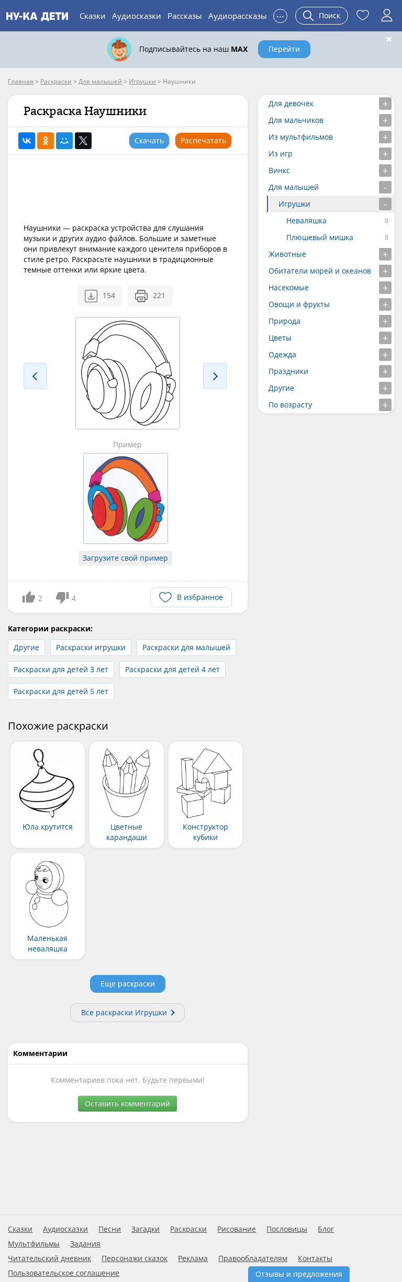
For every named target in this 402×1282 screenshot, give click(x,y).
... (280, 14)
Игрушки (294, 204)
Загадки (145, 1229)
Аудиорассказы (237, 15)
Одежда (282, 354)
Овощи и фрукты (299, 304)
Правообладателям (252, 1258)
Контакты (315, 1258)
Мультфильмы (34, 1243)
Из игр (281, 153)
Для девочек (291, 103)
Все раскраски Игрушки (124, 1012)
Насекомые (289, 287)
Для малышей (294, 187)
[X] (83, 140)
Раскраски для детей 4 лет (172, 669)
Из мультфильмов (301, 137)
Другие (26, 647)
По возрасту (290, 405)
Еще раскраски (127, 984)
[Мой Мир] (64, 140)
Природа (284, 321)
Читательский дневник (49, 1258)
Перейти (284, 49)
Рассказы (185, 15)
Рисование (236, 1229)
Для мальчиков (296, 120)
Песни (109, 1229)
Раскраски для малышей (186, 647)
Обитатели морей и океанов (320, 271)
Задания (85, 1243)
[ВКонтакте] (26, 140)
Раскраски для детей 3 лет (61, 669)
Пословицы (286, 1229)
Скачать (149, 140)
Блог (326, 1229)
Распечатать (203, 140)
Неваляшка (306, 220)
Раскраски (188, 1229)
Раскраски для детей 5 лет (61, 691)
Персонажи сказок (135, 1258)
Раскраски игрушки (91, 647)
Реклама (193, 1258)
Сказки (93, 15)
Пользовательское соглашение (63, 1273)
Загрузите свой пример (125, 558)
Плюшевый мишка (319, 237)
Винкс (279, 170)
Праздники (288, 371)
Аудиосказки (136, 15)
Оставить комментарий (127, 1103)
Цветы (280, 338)
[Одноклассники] (45, 140)
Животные (287, 254)
